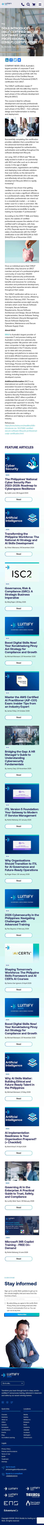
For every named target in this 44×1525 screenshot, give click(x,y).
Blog (3, 24)
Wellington (27, 1435)
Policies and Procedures (9, 1451)
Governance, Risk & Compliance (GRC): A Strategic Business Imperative (19, 593)
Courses (4, 1414)
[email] (19, 60)
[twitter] (15, 60)
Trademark (5, 1459)
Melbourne (27, 1419)
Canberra (27, 1427)
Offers (4, 1422)
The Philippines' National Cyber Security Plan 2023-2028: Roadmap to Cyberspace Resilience (21, 484)
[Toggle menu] (40, 4)
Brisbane (26, 1422)
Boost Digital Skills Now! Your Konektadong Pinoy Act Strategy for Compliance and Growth (21, 647)
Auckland (27, 1432)
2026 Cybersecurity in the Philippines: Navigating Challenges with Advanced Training (22, 919)
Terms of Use (6, 1454)
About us (4, 1419)
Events (4, 1432)
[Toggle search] (28, 4)
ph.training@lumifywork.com (16, 1469)
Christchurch (28, 1437)
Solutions (5, 1417)
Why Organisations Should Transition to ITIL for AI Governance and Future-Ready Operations (21, 865)
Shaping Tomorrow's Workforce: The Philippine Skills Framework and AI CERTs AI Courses (22, 974)
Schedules (5, 1427)
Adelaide (26, 1430)
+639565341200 (11, 1476)
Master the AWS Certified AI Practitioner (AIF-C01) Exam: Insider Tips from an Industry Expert (21, 701)
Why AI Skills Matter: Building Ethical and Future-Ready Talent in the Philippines (19, 1083)
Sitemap (4, 1461)
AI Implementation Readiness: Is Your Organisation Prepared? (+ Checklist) (20, 1137)
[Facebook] (7, 1402)
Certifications (6, 1430)
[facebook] (11, 60)
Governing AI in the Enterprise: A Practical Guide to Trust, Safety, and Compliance (19, 1192)
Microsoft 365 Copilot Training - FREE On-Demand (19, 1245)
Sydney (26, 1417)
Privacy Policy (6, 1449)
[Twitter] (12, 1402)
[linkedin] (7, 60)
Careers (4, 1425)
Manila (26, 1414)
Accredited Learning (8, 1437)
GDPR (3, 1456)
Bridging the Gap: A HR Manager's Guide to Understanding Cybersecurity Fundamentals (20, 758)
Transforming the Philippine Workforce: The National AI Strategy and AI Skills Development (22, 538)
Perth (25, 1425)
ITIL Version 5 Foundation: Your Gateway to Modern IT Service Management (22, 812)
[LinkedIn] (3, 1402)
